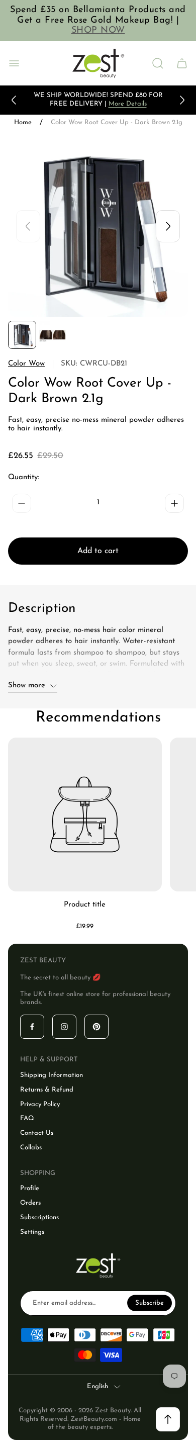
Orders (30, 1203)
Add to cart (98, 551)
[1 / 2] (22, 335)
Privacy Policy (40, 1104)
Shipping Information (51, 1075)
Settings (32, 1232)
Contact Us (36, 1133)
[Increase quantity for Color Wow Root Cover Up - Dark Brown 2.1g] (174, 503)
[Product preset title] (85, 814)
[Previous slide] (14, 100)
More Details (128, 104)
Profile (29, 1188)
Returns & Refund (46, 1090)
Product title (85, 905)
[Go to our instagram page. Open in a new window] (64, 1027)
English (97, 1386)
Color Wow (26, 364)
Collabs (31, 1147)
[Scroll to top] (168, 1419)
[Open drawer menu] (14, 63)
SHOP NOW (98, 30)
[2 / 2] (52, 335)
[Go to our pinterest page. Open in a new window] (96, 1027)
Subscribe (149, 1302)
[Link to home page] (98, 1266)
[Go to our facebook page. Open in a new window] (32, 1027)
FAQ (27, 1118)
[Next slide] (182, 100)
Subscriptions (39, 1217)
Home (23, 122)
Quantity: (23, 477)
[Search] (158, 63)
